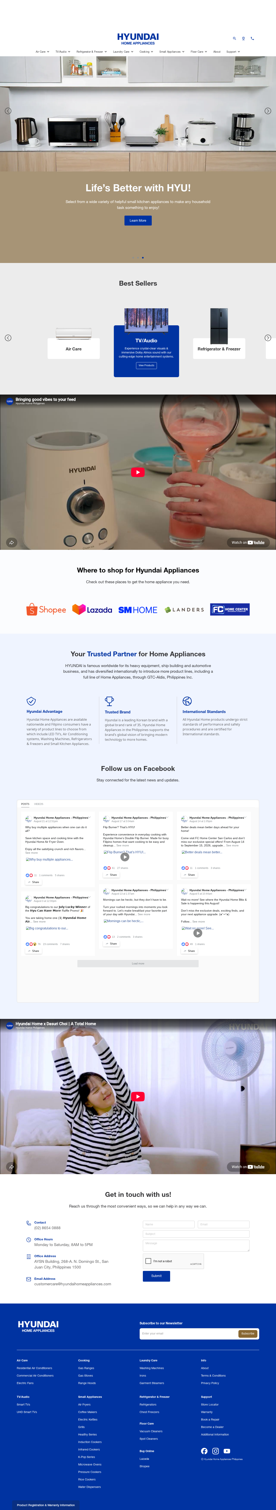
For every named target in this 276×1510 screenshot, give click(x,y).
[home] (138, 38)
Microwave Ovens (89, 1464)
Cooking (84, 1360)
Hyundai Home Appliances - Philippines (61, 817)
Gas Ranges (86, 1368)
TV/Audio (23, 1397)
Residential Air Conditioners (34, 1368)
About (216, 52)
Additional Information (215, 1434)
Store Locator (210, 1405)
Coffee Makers (87, 1412)
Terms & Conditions (213, 1376)
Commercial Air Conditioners (35, 1376)
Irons (143, 1376)
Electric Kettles (87, 1419)
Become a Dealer (212, 1427)
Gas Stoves (85, 1376)
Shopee (145, 1466)
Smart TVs (23, 1405)
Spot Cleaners (149, 1439)
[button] (43, 52)
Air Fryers (84, 1405)
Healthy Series (87, 1434)
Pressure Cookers (89, 1472)
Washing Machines (152, 1368)
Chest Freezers (149, 1412)
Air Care (22, 1360)
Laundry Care (148, 1360)
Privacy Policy (210, 1383)
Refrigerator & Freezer (155, 1397)
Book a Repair (210, 1419)
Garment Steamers (152, 1383)
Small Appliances (90, 1397)
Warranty (207, 1412)
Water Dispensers (89, 1487)
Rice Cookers (87, 1479)
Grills (81, 1427)
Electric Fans (25, 1383)
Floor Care (147, 1424)
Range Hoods (87, 1383)
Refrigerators (148, 1405)
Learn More (138, 244)
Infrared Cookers (89, 1449)
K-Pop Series (86, 1457)
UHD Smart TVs (27, 1412)
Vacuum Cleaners (151, 1431)
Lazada (144, 1459)
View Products (65, 365)
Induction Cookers (90, 1442)
